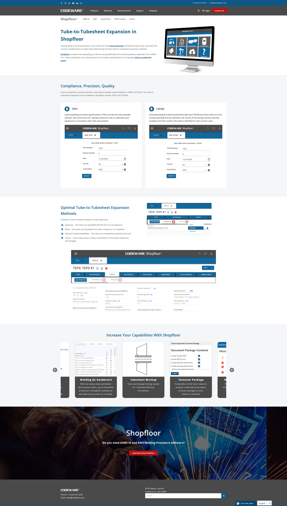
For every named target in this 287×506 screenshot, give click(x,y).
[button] (246, 503)
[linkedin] (77, 3)
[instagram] (65, 3)
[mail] (81, 3)
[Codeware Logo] (72, 10)
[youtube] (73, 3)
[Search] (198, 10)
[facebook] (61, 3)
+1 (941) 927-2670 (199, 3)
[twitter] (69, 3)
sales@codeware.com (218, 3)
